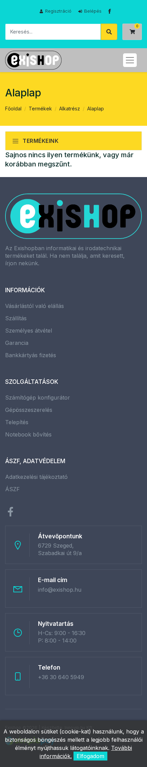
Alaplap (95, 108)
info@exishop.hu (59, 589)
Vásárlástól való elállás (34, 305)
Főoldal (13, 108)
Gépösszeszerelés (28, 409)
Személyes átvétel (28, 330)
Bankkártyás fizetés (30, 355)
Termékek (40, 108)
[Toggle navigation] (130, 60)
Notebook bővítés (28, 434)
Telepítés (16, 422)
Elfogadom (90, 756)
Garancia (16, 342)
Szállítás (16, 318)
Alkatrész (69, 108)
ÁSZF (12, 489)
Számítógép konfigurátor (37, 397)
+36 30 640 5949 (61, 677)
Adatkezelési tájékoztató (36, 476)
